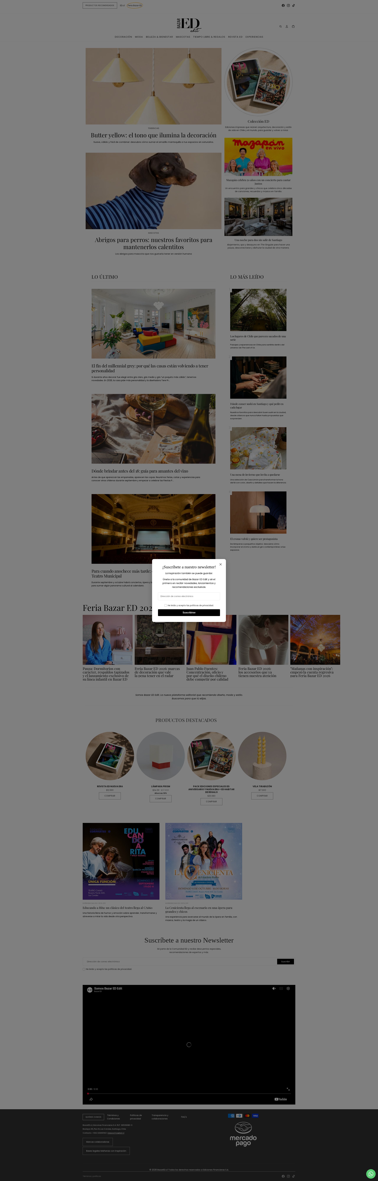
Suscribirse (189, 612)
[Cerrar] (221, 564)
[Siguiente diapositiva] (292, 648)
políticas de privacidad (201, 605)
